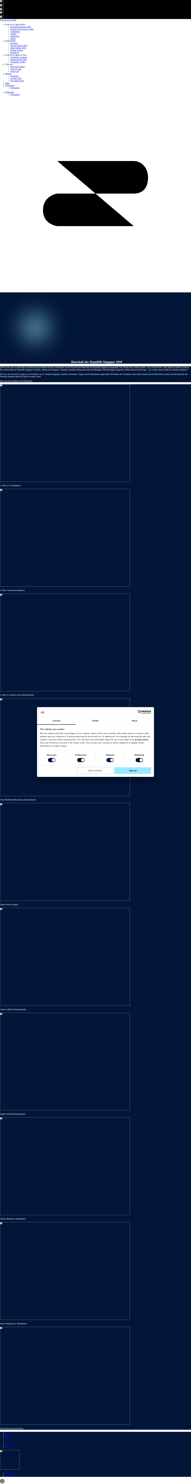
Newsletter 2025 (17, 81)
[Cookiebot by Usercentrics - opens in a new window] (139, 712)
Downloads (10, 1444)
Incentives (14, 53)
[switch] (81, 760)
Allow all (133, 770)
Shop (7, 83)
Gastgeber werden (17, 62)
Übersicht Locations (18, 57)
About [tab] (134, 721)
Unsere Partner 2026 (18, 46)
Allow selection (95, 770)
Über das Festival (17, 67)
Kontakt (8, 1437)
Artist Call (14, 71)
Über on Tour (16, 69)
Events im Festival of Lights (21, 29)
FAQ (7, 1442)
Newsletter (9, 1433)
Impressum (9, 1475)
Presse (13, 38)
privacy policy (141, 739)
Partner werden (16, 50)
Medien (8, 74)
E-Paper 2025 (16, 78)
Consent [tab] (56, 721)
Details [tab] (95, 721)
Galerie (13, 34)
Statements (14, 36)
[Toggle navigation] (95, 288)
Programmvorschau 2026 (20, 27)
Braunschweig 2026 (18, 60)
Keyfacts (14, 43)
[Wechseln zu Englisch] (15, 88)
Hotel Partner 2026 (18, 48)
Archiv (8, 1447)
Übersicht (14, 76)
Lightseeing (15, 31)
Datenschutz (10, 1473)
